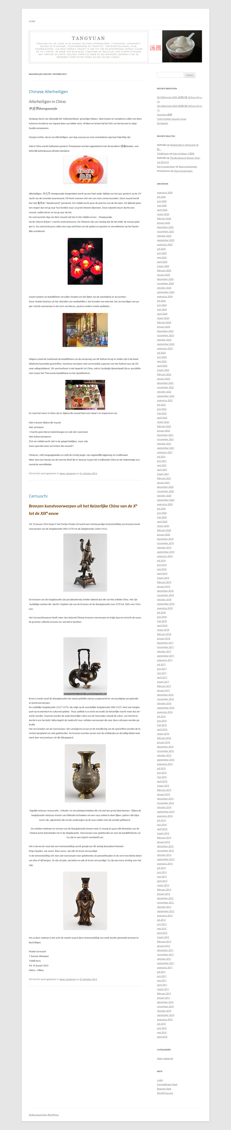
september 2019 (165, 551)
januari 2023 (163, 378)
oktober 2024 (164, 287)
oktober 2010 (164, 1010)
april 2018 (162, 625)
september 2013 (165, 859)
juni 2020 (162, 512)
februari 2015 (164, 790)
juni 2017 (162, 668)
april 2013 (162, 880)
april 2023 (162, 365)
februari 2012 (164, 941)
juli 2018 (161, 612)
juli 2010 (161, 1023)
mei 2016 (162, 725)
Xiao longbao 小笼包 (183, 153)
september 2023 (165, 344)
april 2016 (162, 729)
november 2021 (165, 439)
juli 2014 (161, 820)
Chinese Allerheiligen (48, 91)
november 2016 (165, 699)
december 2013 (165, 846)
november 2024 (165, 283)
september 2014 (165, 811)
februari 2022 (164, 426)
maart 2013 (163, 885)
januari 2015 (163, 794)
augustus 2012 (165, 915)
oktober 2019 (164, 547)
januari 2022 (163, 430)
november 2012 (165, 902)
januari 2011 (163, 997)
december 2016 (165, 694)
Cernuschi (38, 496)
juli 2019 (161, 560)
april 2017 (162, 677)
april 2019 (162, 573)
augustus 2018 (165, 608)
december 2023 (165, 331)
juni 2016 (162, 720)
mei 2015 (162, 777)
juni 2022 (162, 409)
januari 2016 (163, 742)
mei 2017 (162, 673)
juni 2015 (162, 772)
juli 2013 (161, 868)
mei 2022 (162, 413)
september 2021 (165, 448)
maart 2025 (163, 266)
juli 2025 (161, 248)
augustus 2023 (165, 348)
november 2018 (165, 595)
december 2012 (165, 898)
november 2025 (165, 231)
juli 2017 (161, 664)
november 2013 (165, 850)
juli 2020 (161, 508)
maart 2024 (163, 318)
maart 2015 (163, 785)
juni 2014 (162, 824)
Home (32, 21)
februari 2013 (164, 889)
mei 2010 (162, 1032)
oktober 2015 (164, 755)
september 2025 (165, 240)
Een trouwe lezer (166, 166)
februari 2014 (164, 837)
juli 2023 (161, 352)
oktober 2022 (164, 391)
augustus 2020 (165, 504)
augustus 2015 (165, 764)
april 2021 (162, 469)
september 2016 (165, 707)
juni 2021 (162, 461)
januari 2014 (163, 842)
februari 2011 (164, 993)
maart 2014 (163, 833)
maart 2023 (163, 370)
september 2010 (165, 1015)
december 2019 (165, 538)
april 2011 (162, 984)
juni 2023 (162, 357)
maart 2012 (163, 937)
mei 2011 (162, 980)
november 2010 (165, 1006)
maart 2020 (163, 525)
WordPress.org (165, 1093)
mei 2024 (162, 309)
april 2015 (162, 781)
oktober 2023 (164, 339)
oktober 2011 (164, 958)
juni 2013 (162, 872)
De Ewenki (162, 123)
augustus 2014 (165, 816)
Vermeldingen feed (167, 1084)
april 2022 (162, 417)
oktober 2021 (164, 443)
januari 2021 (163, 482)
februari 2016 (164, 738)
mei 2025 (162, 257)
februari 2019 (164, 582)
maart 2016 (163, 733)
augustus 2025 (165, 244)
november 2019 (165, 543)
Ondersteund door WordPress (44, 1114)
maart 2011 (163, 989)
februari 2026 (164, 218)
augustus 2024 (165, 296)
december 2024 (165, 279)
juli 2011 (161, 971)
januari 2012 (163, 945)
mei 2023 (162, 361)
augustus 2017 (165, 660)
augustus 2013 (165, 863)
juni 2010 (162, 1028)
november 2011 (165, 954)
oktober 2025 (164, 235)
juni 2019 (162, 564)
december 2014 (165, 798)
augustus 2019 (165, 556)
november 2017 (165, 647)
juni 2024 (162, 305)
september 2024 (165, 292)
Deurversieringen (188, 166)
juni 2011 (162, 976)
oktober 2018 (164, 599)
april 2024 (162, 313)
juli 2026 (161, 196)
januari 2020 (163, 534)
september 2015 (165, 759)
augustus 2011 (165, 967)
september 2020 (165, 500)
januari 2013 (163, 893)
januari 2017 (163, 690)
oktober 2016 (164, 703)
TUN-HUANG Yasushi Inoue (171, 119)
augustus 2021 (165, 452)
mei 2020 (162, 517)
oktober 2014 (164, 807)
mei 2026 (162, 205)
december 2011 (165, 950)
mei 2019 (162, 569)
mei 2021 (162, 465)
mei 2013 (162, 876)
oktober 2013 (164, 855)
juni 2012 (162, 924)
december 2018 (165, 590)
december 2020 (165, 487)
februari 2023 (164, 374)
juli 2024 (161, 300)
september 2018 (165, 603)
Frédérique (163, 153)
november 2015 (165, 751)
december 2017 (165, 642)
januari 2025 (163, 274)
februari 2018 (164, 634)
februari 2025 (164, 270)
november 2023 (165, 335)
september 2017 (165, 655)
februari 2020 (164, 530)
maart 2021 (163, 474)
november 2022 (165, 387)
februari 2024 (164, 322)
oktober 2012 (164, 906)
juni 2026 (162, 201)
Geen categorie (68, 473)
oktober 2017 (164, 651)
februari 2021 (164, 478)
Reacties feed (164, 1088)
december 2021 (165, 435)
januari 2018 (163, 638)
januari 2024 (163, 326)
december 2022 (165, 383)
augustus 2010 (165, 1019)
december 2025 (165, 227)
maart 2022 (163, 422)
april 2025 (162, 261)
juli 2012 (161, 919)
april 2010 (162, 1036)
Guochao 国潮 (164, 114)
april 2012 (162, 932)
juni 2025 (162, 253)
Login (160, 1080)
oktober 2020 (164, 495)
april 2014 (162, 829)
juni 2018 (162, 616)
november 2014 (165, 803)
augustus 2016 (165, 712)
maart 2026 (163, 214)
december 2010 (165, 1002)
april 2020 (162, 521)
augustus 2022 (165, 400)
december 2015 (165, 746)
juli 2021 (161, 456)
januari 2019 (163, 586)
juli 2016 (161, 716)
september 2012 (165, 911)
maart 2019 (163, 577)
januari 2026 (163, 222)
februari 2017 (164, 686)
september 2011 (165, 963)
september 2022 (165, 396)
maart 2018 (163, 629)
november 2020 (165, 491)
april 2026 (162, 209)
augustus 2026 (165, 192)
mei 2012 (162, 928)
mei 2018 (162, 621)
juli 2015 (161, 768)
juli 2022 (161, 404)
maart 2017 (163, 681)
